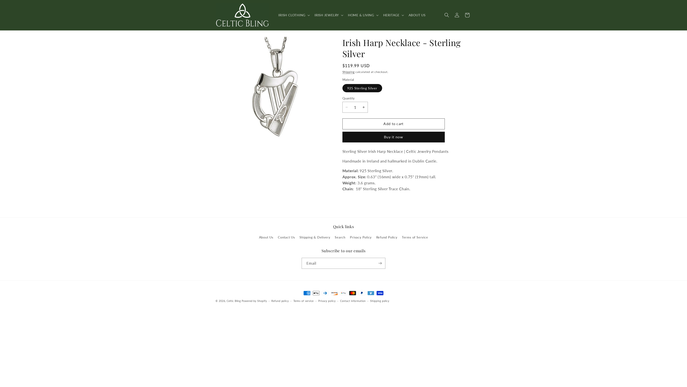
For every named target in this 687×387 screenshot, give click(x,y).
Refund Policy (386, 237)
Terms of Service (415, 237)
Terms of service (303, 300)
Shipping (348, 71)
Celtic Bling (234, 300)
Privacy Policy (361, 237)
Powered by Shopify (254, 300)
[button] (294, 15)
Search (340, 237)
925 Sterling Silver (362, 88)
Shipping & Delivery (314, 237)
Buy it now (393, 137)
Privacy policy (327, 300)
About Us (266, 237)
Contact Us (286, 237)
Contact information (353, 300)
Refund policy (280, 300)
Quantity (348, 98)
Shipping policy (379, 300)
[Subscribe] (380, 263)
